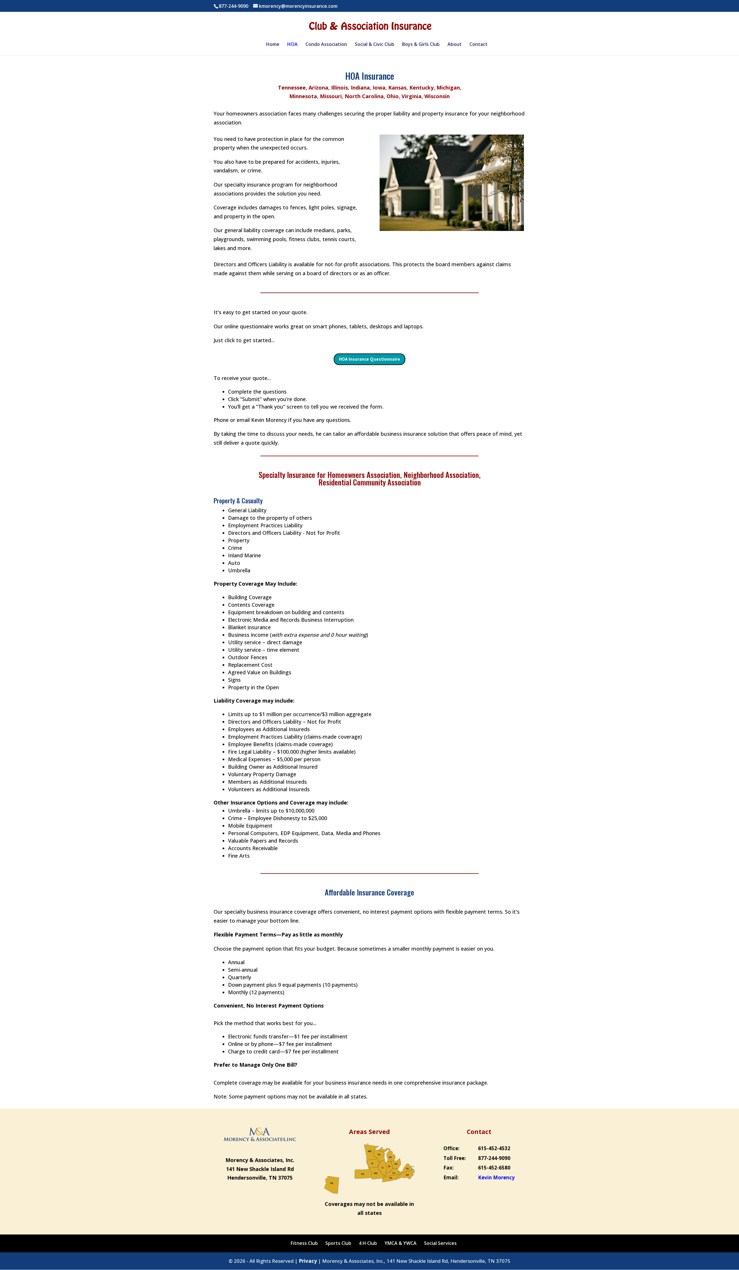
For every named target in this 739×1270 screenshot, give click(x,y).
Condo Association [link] (326, 44)
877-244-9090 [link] (494, 1158)
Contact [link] (478, 44)
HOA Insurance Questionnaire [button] (369, 359)
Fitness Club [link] (304, 1243)
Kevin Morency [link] (496, 1177)
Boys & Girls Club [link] (421, 44)
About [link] (454, 44)
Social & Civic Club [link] (374, 44)
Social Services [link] (440, 1243)
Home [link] (272, 44)
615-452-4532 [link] (494, 1148)
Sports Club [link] (338, 1243)
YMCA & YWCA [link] (401, 1243)
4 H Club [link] (368, 1243)
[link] (370, 25)
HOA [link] (292, 44)
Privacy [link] (308, 1261)
